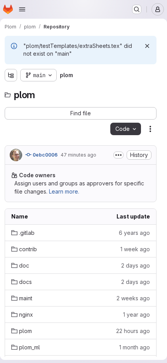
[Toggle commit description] (118, 155)
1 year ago (136, 314)
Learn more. (64, 191)
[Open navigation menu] (22, 9)
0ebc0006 (44, 155)
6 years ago (134, 232)
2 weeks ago (133, 298)
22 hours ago (133, 331)
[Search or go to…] (136, 9)
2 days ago (135, 265)
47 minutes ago (78, 155)
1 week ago (135, 249)
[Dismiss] (147, 46)
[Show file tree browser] (11, 75)
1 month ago (134, 347)
